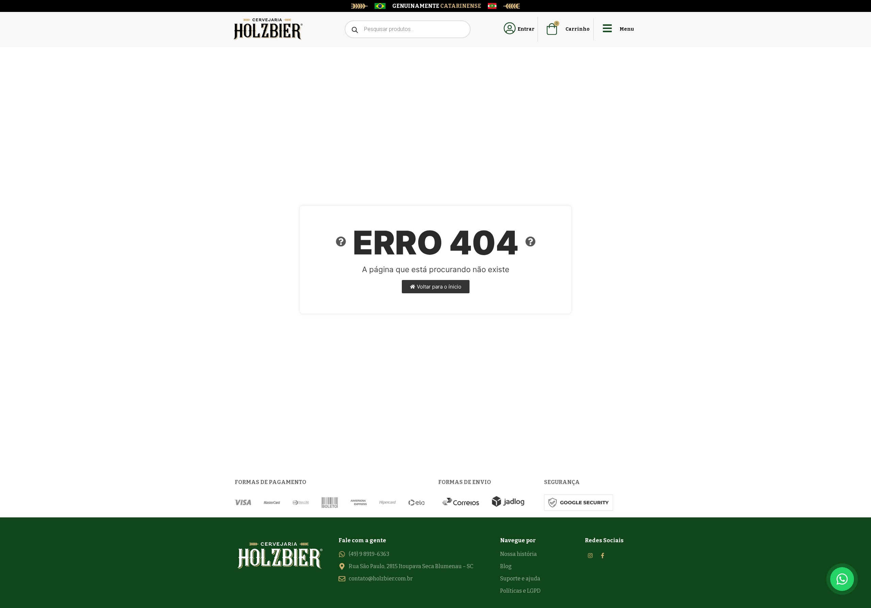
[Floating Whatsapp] (842, 579)
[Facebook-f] (602, 555)
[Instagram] (590, 555)
